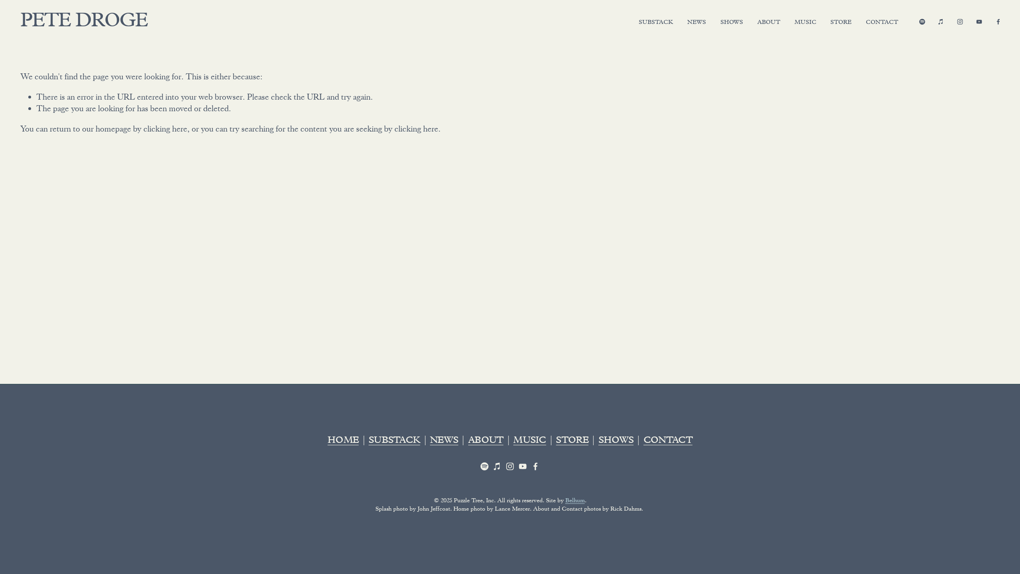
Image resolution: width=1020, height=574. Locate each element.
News (696, 23)
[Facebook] (998, 21)
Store (840, 23)
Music (805, 23)
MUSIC (529, 441)
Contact (882, 23)
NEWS (444, 441)
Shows (731, 23)
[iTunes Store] (941, 21)
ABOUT (485, 441)
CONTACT (667, 441)
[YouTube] (979, 21)
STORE (572, 441)
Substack (656, 23)
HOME (343, 441)
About (768, 23)
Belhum (575, 500)
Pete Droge (83, 22)
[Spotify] (922, 21)
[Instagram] (960, 21)
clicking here (165, 129)
